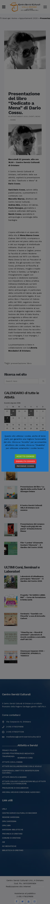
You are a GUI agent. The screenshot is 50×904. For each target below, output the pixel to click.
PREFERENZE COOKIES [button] (25, 466)
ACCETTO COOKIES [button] (25, 456)
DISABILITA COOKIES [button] (25, 461)
